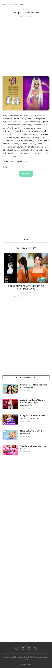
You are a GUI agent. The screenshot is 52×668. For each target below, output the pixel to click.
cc (15, 161)
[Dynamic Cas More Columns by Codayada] (10, 389)
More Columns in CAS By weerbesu (32, 432)
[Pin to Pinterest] (27, 239)
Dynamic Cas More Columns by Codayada (33, 386)
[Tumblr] (35, 648)
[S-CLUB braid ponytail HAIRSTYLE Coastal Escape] (26, 268)
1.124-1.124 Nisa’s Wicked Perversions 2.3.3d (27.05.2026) (32, 402)
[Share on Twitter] (24, 239)
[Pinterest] (29, 648)
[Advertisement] (26, 46)
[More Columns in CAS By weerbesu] (10, 435)
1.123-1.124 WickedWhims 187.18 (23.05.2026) (32, 417)
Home (5, 4)
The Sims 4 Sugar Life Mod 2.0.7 (33, 447)
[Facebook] (17, 648)
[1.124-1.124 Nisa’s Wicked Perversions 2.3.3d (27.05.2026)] (10, 404)
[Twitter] (23, 648)
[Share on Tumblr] (29, 239)
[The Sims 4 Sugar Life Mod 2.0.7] (10, 450)
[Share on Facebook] (21, 239)
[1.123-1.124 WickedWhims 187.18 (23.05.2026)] (10, 420)
